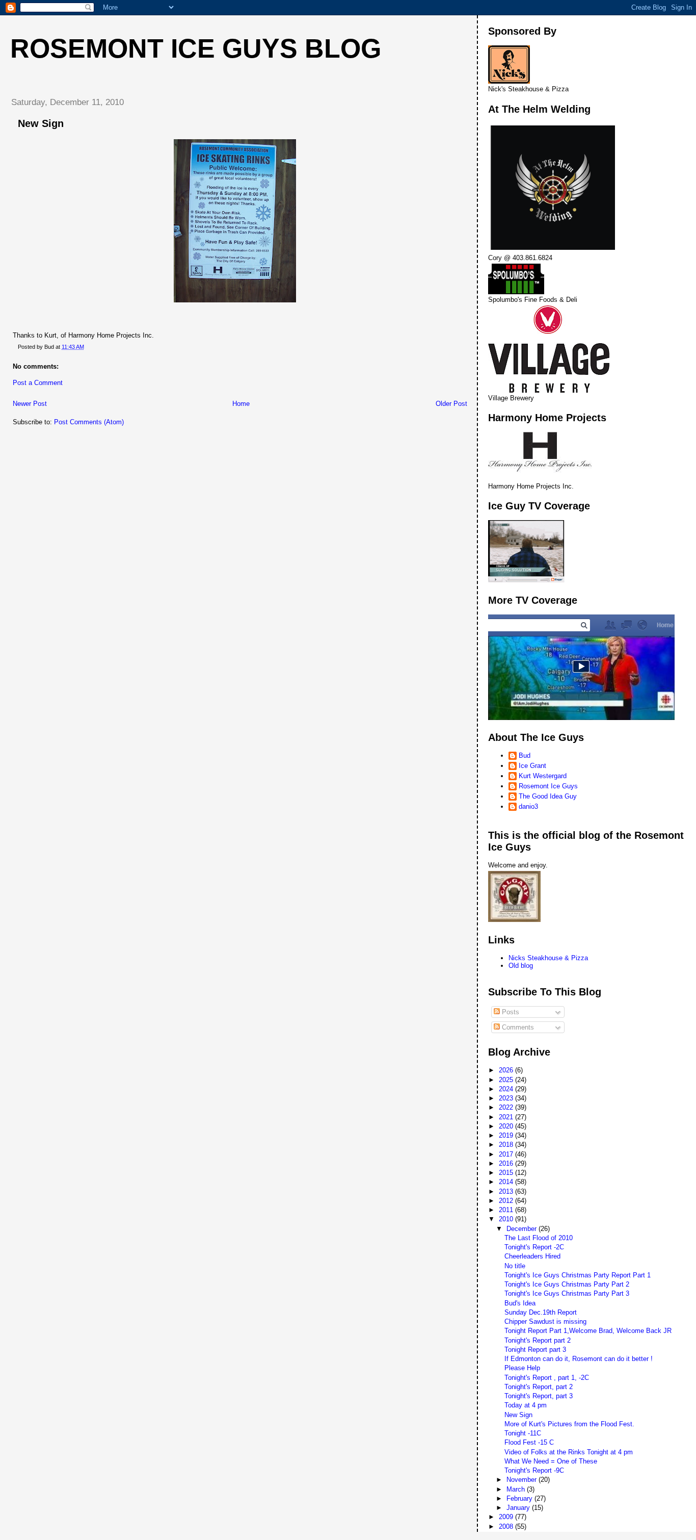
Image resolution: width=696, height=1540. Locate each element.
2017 (507, 1154)
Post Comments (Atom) (89, 422)
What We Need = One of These (550, 1461)
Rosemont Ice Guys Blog (195, 48)
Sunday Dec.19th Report (540, 1312)
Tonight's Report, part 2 (538, 1387)
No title (514, 1266)
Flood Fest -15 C (529, 1442)
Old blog (520, 965)
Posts (509, 1012)
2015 (507, 1172)
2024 (507, 1089)
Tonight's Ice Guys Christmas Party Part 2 (566, 1284)
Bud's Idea (520, 1303)
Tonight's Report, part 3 (538, 1396)
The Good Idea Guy (548, 796)
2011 (507, 1210)
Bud (524, 755)
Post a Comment (38, 383)
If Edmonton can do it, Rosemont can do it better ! (578, 1359)
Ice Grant (532, 765)
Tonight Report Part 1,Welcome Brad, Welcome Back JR (588, 1330)
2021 (507, 1117)
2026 (507, 1070)
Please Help (522, 1368)
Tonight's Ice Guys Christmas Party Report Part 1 (577, 1275)
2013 (507, 1191)
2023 (507, 1098)
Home (241, 403)
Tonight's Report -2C (534, 1247)
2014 (507, 1182)
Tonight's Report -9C (534, 1470)
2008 (507, 1526)
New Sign (518, 1415)
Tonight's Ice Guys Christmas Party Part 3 (566, 1293)
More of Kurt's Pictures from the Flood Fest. (569, 1424)
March (516, 1489)
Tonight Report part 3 (535, 1349)
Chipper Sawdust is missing (545, 1321)
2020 (507, 1126)
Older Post (451, 403)
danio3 (528, 806)
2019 (507, 1135)
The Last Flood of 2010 (538, 1238)
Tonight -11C (522, 1433)
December (522, 1229)
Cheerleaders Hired (532, 1256)
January (519, 1507)
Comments (517, 1027)
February (520, 1498)
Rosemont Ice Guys (548, 786)
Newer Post (30, 403)
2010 (507, 1219)
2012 (507, 1200)
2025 (507, 1080)
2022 (507, 1107)
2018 (507, 1144)
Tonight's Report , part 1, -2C (546, 1377)
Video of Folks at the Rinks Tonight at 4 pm (568, 1452)
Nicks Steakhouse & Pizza (548, 958)
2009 (507, 1517)
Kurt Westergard (543, 776)
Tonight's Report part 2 (537, 1340)
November (522, 1479)
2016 (507, 1163)
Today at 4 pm (525, 1405)
